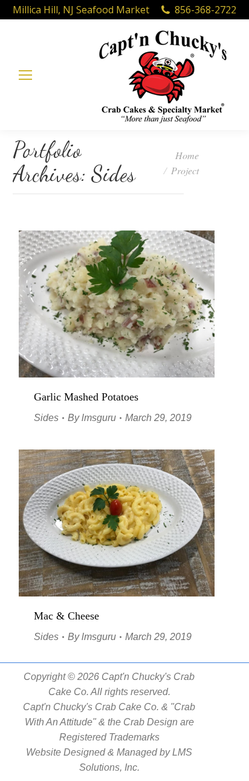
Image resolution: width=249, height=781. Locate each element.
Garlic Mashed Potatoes (86, 397)
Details (133, 304)
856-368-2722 (205, 9)
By (92, 418)
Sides (46, 418)
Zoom (100, 304)
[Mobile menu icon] (25, 75)
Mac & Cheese (66, 616)
